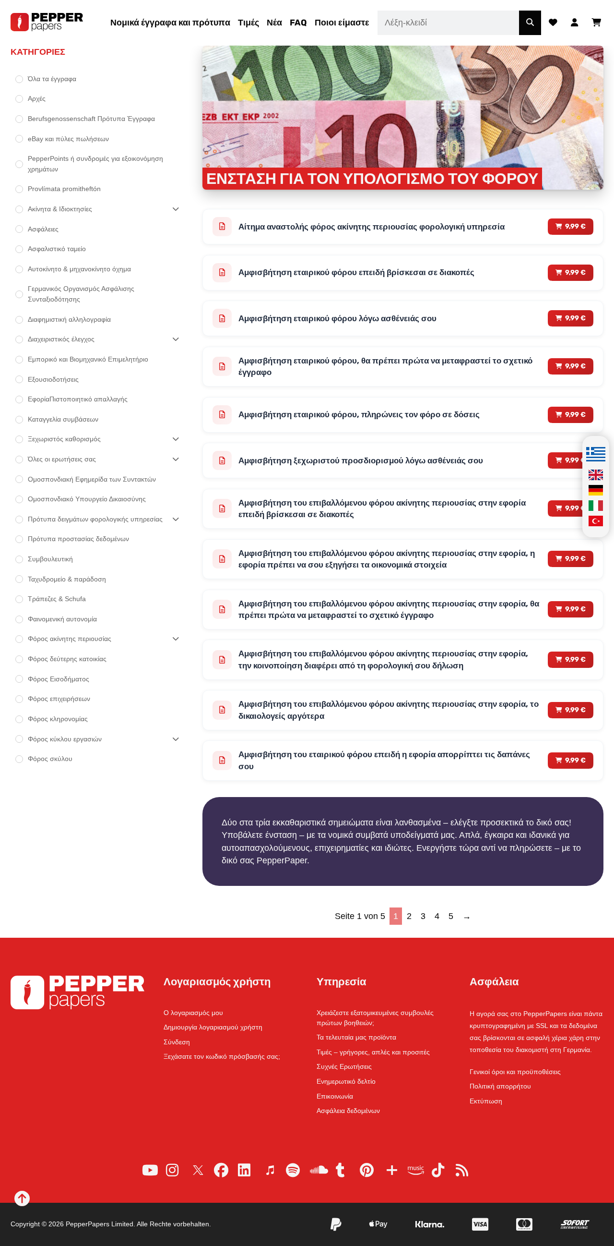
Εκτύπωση (486, 1101)
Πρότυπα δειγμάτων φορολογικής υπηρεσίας (95, 519)
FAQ (298, 22)
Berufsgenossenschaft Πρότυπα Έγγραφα (91, 118)
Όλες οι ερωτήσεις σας (62, 459)
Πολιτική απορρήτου (500, 1086)
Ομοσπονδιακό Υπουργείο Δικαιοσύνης (87, 499)
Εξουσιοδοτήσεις (53, 379)
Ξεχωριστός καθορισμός (64, 439)
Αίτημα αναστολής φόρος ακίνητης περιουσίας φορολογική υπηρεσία (371, 226)
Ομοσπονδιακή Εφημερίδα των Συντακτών (92, 479)
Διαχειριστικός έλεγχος (61, 339)
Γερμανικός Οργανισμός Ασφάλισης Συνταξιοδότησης (81, 294)
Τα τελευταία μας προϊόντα (356, 1037)
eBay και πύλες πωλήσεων (68, 139)
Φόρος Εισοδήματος (58, 679)
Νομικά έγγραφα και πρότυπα (170, 22)
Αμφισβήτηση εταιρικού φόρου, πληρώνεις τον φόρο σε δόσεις (359, 414)
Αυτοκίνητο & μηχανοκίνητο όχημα (79, 269)
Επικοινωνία (335, 1096)
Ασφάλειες (43, 229)
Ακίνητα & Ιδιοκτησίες (60, 209)
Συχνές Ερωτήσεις (344, 1066)
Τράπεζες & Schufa (57, 599)
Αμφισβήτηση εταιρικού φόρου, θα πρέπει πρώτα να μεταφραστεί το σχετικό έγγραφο (385, 366)
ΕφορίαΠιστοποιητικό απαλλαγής (78, 399)
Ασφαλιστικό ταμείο (57, 249)
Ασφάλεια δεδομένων (348, 1110)
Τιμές (248, 22)
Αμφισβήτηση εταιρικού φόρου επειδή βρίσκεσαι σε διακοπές (356, 272)
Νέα (274, 22)
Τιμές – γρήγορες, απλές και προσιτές (373, 1052)
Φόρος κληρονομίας (58, 719)
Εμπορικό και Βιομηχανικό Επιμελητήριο (88, 359)
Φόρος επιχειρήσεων (59, 698)
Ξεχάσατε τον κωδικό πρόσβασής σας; (222, 1056)
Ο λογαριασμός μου (193, 1012)
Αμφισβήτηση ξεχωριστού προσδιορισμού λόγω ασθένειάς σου (360, 460)
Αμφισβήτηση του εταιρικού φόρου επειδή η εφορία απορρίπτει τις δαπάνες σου (384, 760)
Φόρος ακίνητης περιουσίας (69, 638)
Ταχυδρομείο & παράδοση (67, 579)
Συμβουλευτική (50, 559)
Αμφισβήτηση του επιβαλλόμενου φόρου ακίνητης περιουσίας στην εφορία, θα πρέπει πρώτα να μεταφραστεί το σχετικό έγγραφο (388, 609)
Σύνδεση (177, 1042)
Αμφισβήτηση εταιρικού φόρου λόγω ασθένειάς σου (337, 318)
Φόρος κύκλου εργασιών (65, 739)
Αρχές (37, 98)
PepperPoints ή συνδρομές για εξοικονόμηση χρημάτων (95, 164)
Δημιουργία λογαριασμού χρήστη (213, 1027)
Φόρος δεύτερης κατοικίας (67, 659)
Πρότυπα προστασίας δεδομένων (78, 539)
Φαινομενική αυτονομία (62, 619)
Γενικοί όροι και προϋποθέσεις (515, 1072)
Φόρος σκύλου (50, 758)
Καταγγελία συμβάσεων (63, 419)
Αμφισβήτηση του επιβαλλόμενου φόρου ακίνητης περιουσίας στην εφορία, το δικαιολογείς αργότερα (388, 710)
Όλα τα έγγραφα (52, 79)
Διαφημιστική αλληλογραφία (69, 319)
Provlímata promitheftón (64, 189)
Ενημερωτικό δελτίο (346, 1081)
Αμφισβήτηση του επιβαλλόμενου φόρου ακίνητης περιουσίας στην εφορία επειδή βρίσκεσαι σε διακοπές (382, 509)
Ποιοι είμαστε (342, 22)
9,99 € (575, 226)
